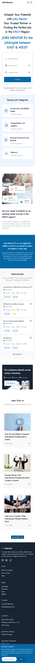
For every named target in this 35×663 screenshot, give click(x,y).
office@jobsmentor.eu (7, 607)
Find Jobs (17, 79)
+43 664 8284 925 (7, 604)
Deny (21, 659)
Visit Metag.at (10, 383)
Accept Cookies (9, 659)
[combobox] (18, 65)
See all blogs (16, 537)
